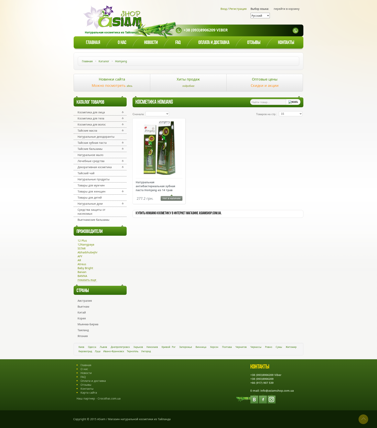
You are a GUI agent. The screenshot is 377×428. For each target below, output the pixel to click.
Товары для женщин (91, 191)
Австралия (85, 300)
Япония (83, 336)
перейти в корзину (286, 9)
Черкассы (255, 347)
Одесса (92, 347)
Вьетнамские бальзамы (93, 220)
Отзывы (253, 42)
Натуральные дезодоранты (96, 136)
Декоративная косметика (95, 167)
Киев (81, 347)
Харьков (138, 347)
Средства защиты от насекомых (91, 211)
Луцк (98, 351)
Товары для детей (90, 197)
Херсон (214, 347)
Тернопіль (132, 351)
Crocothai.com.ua (109, 398)
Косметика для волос (92, 124)
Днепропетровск (120, 347)
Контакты (286, 42)
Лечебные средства (91, 161)
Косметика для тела (91, 118)
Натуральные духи (90, 203)
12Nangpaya (86, 244)
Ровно (268, 347)
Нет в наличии (171, 198)
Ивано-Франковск (113, 351)
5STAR (82, 248)
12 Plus (82, 240)
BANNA (82, 276)
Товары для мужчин (91, 185)
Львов (103, 347)
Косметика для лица (91, 112)
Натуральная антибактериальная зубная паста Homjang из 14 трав (155, 186)
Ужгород (146, 351)
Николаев (152, 347)
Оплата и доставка (214, 42)
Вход (224, 9)
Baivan (82, 272)
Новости (151, 42)
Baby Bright (85, 268)
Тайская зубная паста (92, 143)
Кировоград (85, 351)
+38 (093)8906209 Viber (206, 30)
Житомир (291, 347)
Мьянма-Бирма (88, 324)
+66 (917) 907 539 (262, 383)
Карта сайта (89, 392)
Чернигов (241, 347)
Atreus (82, 264)
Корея (82, 318)
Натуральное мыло (90, 155)
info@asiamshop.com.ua (277, 390)
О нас (122, 42)
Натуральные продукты (94, 179)
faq (178, 42)
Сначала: (139, 114)
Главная (93, 42)
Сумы (279, 347)
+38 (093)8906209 (262, 379)
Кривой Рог (169, 347)
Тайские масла (87, 130)
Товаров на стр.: (266, 114)
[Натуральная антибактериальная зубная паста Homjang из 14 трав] (159, 174)
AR (79, 260)
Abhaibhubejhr (88, 252)
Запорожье (185, 347)
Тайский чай (86, 173)
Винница (201, 347)
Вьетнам (83, 306)
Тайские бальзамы (90, 149)
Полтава (227, 347)
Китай (82, 312)
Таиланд (83, 330)
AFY (80, 256)
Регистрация (238, 9)
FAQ (83, 377)
